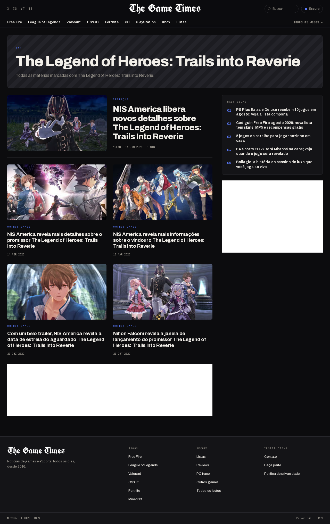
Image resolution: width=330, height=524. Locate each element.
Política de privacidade (282, 474)
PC (127, 22)
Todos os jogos (208, 491)
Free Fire (14, 22)
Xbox (166, 22)
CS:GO (93, 22)
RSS (320, 518)
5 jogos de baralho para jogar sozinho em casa (273, 138)
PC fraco (203, 474)
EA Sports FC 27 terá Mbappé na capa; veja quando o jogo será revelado (274, 151)
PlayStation (145, 22)
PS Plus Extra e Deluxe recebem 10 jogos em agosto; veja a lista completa (276, 112)
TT (30, 8)
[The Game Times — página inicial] (165, 9)
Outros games (207, 482)
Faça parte (272, 465)
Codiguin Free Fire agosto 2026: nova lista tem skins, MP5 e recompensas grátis (274, 125)
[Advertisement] (109, 390)
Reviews (202, 465)
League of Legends (44, 22)
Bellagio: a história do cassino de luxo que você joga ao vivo (274, 164)
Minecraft (135, 499)
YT (23, 8)
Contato (270, 457)
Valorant (74, 22)
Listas (181, 22)
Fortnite (112, 22)
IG (15, 8)
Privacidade (304, 518)
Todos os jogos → (308, 22)
